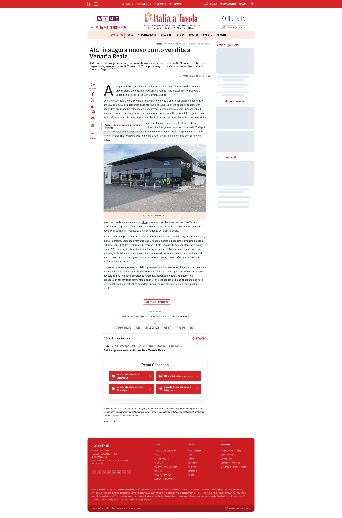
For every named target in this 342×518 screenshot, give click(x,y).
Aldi (144, 222)
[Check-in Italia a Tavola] (234, 19)
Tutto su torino (157, 316)
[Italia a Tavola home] (121, 445)
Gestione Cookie (228, 455)
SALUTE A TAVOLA (162, 475)
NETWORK (160, 4)
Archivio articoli (194, 451)
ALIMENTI (222, 35)
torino (167, 328)
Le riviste (191, 459)
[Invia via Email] (93, 118)
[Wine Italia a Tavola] (108, 19)
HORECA (180, 35)
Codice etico (226, 459)
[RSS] (125, 27)
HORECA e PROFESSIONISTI (166, 467)
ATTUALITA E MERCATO (174, 44)
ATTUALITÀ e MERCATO (165, 451)
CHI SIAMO (175, 4)
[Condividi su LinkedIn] (93, 106)
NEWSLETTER (144, 4)
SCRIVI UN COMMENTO (157, 302)
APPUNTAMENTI (147, 35)
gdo (192, 328)
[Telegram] (111, 27)
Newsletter (192, 463)
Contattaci (192, 471)
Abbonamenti (228, 4)
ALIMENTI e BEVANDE (164, 479)
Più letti (191, 475)
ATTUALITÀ (117, 35)
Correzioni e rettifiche (230, 463)
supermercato (123, 328)
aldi (138, 328)
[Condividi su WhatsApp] (93, 112)
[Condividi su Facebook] (93, 94)
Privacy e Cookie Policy (231, 451)
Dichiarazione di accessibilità (233, 467)
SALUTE (207, 35)
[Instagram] (106, 27)
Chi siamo (192, 467)
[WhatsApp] (120, 27)
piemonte (180, 328)
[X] (97, 27)
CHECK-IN (165, 35)
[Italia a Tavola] (171, 17)
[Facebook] (92, 27)
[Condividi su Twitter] (93, 100)
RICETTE (194, 35)
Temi (190, 455)
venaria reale (152, 328)
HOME (159, 44)
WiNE (130, 35)
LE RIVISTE (127, 4)
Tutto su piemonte (180, 316)
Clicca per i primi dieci (235, 101)
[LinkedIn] (101, 27)
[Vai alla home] (92, 35)
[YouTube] (115, 27)
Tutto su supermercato (133, 316)
